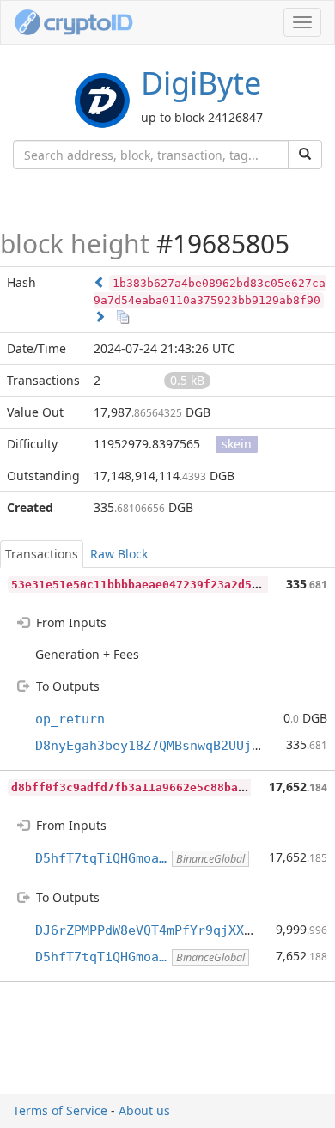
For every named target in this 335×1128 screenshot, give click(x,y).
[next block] (100, 316)
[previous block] (100, 282)
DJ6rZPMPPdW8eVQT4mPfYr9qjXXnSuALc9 (166, 930)
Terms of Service (60, 1110)
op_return (70, 719)
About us (144, 1110)
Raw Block (119, 554)
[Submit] (305, 154)
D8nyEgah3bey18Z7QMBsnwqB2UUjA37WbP (166, 745)
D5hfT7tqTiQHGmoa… (101, 858)
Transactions (41, 554)
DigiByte (201, 83)
